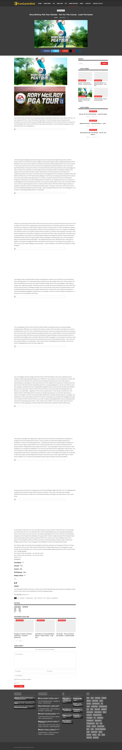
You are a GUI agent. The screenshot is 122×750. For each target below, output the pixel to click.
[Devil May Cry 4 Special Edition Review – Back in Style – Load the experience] (45, 625)
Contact (88, 3)
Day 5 (101, 700)
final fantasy (94, 706)
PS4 (66, 3)
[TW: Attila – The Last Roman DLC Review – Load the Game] (66, 625)
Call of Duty (95, 700)
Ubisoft (89, 734)
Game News (47, 3)
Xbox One (60, 3)
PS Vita (88, 726)
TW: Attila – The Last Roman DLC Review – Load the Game (65, 634)
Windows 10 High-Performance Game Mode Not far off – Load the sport (24, 701)
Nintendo (89, 715)
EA (18, 598)
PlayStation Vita (90, 723)
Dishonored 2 (96, 703)
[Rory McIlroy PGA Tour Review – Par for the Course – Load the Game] (85, 92)
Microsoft (97, 709)
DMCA (81, 3)
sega (92, 729)
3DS (88, 698)
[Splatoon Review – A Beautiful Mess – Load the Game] (101, 76)
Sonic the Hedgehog (100, 729)
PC (94, 717)
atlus (92, 698)
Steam (100, 732)
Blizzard (104, 698)
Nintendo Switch (97, 715)
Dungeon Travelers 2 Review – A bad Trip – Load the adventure (23, 635)
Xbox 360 (89, 737)
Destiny (89, 703)
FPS (88, 709)
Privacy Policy (98, 3)
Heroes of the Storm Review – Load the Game (93, 114)
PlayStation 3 (90, 720)
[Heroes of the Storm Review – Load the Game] (85, 76)
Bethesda (97, 698)
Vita (99, 734)
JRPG (92, 709)
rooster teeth (101, 726)
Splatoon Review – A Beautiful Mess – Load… (93, 123)
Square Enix (94, 732)
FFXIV (88, 706)
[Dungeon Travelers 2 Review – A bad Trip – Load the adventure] (24, 625)
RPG (88, 729)
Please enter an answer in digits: (22, 679)
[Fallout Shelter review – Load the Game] (101, 92)
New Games (90, 712)
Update (94, 734)
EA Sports (22, 598)
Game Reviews (73, 3)
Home (40, 3)
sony (88, 732)
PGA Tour (40, 598)
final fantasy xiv (103, 706)
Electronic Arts (29, 598)
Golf (35, 598)
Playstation (100, 717)
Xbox (103, 734)
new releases (98, 712)
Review (48, 598)
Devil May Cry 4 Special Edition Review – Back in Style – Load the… (44, 635)
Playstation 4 (98, 720)
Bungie (88, 700)
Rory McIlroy (54, 598)
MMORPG (104, 709)
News (104, 712)
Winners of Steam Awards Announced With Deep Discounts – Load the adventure (24, 697)
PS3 (54, 3)
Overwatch (89, 717)
